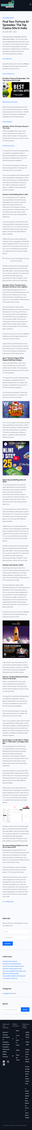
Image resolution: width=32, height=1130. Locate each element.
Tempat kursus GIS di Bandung (12, 964)
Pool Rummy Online (9, 145)
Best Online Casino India (10, 102)
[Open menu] (30, 4)
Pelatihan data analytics (10, 961)
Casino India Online (8, 73)
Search (25, 1009)
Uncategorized (8, 18)
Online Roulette (7, 122)
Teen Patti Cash (7, 59)
